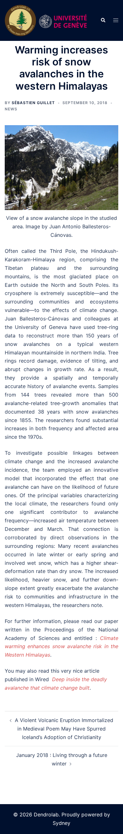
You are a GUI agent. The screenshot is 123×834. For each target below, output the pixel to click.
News (11, 109)
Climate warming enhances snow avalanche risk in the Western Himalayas (61, 646)
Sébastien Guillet (33, 102)
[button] (102, 20)
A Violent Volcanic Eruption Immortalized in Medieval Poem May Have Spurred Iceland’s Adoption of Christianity (64, 728)
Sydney (61, 823)
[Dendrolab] (48, 20)
